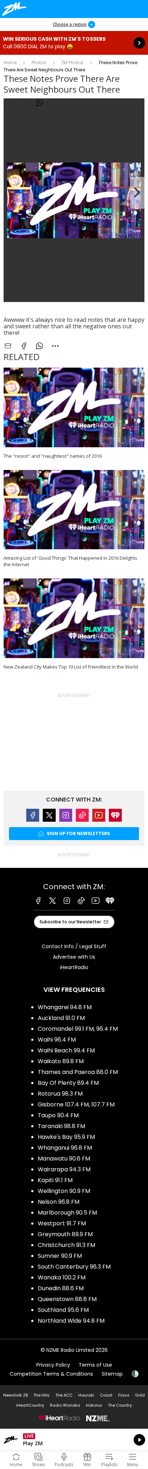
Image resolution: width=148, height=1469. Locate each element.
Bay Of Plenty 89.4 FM (68, 1083)
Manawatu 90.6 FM (64, 1158)
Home (10, 62)
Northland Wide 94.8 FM (71, 1321)
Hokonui (94, 1405)
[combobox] (55, 102)
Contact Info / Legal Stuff (74, 946)
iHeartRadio (74, 967)
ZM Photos (72, 62)
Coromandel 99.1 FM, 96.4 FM (78, 1029)
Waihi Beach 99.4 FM (66, 1050)
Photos (39, 62)
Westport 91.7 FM (62, 1223)
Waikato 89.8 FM (61, 1061)
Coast (106, 1395)
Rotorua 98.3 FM (60, 1093)
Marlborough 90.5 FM (67, 1212)
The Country (120, 1405)
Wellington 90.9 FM (64, 1191)
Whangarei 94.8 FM (65, 1007)
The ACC (64, 1395)
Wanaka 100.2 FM (61, 1277)
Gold (140, 1395)
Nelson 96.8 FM (58, 1202)
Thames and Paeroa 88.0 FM (78, 1072)
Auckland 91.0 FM (61, 1018)
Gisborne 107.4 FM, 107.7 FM (76, 1104)
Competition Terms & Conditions (51, 1373)
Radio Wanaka (65, 1405)
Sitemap (112, 1373)
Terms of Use (95, 1364)
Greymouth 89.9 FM (65, 1234)
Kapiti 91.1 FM (55, 1180)
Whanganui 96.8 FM (65, 1148)
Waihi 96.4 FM (57, 1039)
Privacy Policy (53, 1364)
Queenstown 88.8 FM (67, 1299)
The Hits (41, 1395)
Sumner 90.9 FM (60, 1256)
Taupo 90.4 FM (58, 1115)
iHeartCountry (30, 1405)
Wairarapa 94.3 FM (64, 1169)
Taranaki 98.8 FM (61, 1126)
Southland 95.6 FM (63, 1310)
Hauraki (86, 1395)
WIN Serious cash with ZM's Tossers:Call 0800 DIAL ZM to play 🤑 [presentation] (74, 43)
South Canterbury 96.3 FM (74, 1266)
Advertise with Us (74, 956)
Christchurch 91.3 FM (66, 1245)
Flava (123, 1395)
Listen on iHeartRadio (74, 1440)
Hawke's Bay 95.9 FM (66, 1137)
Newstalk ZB (15, 1395)
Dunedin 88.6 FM (61, 1288)
